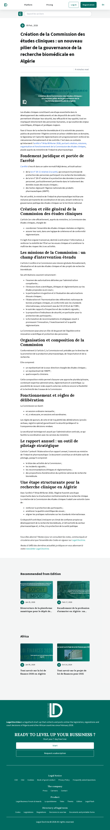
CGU (22, 780)
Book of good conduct (46, 780)
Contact (64, 790)
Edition (79, 801)
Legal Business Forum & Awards (28, 801)
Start (55, 745)
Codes (18, 812)
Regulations (41, 812)
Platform (28, 4)
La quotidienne (50, 801)
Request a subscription (55, 753)
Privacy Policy (64, 780)
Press (45, 790)
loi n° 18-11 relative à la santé (44, 171)
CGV (16, 780)
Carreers (54, 790)
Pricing (49, 4)
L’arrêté (24, 166)
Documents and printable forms (82, 812)
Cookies (31, 780)
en (103, 4)
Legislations (28, 812)
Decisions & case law (57, 812)
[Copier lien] (20, 69)
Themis (70, 801)
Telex (62, 801)
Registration (88, 4)
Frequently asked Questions (84, 780)
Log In (74, 4)
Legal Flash (89, 801)
